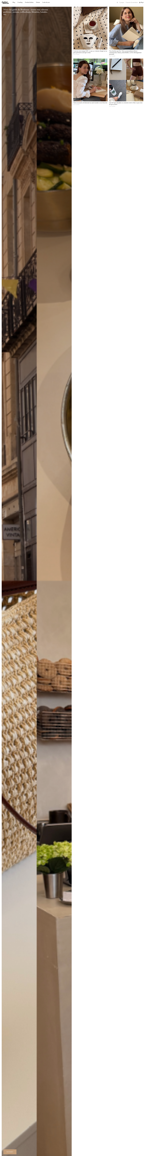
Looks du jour (46, 2)
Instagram (139, 2)
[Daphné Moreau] (5, 2)
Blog (14, 2)
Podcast (38, 2)
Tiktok (142, 2)
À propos (121, 2)
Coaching (20, 2)
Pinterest (141, 2)
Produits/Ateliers (29, 2)
